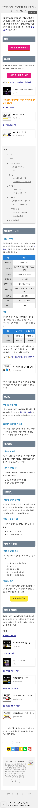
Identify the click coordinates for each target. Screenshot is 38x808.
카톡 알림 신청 (14, 209)
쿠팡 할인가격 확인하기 (19, 48)
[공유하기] (8, 742)
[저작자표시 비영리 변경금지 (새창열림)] (24, 742)
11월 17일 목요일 (18, 190)
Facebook (19, 805)
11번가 (11, 159)
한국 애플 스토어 (25, 412)
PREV (8, 794)
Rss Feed (9, 805)
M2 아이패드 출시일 (9, 636)
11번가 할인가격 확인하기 (19, 75)
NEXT (29, 794)
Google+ (28, 805)
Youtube (24, 805)
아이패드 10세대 (14, 163)
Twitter (15, 805)
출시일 (11, 175)
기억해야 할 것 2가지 (20, 204)
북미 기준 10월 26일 (19, 178)
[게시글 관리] (11, 742)
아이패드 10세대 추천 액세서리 (20, 82)
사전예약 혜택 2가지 (20, 193)
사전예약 (12, 186)
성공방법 (12, 197)
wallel (26, 803)
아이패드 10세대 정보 (20, 212)
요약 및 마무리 (14, 220)
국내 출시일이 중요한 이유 (22, 182)
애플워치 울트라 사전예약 (11, 706)
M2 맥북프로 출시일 (9, 125)
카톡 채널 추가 (18, 216)
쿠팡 (10, 155)
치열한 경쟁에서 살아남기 (22, 201)
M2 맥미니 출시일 (8, 107)
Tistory (17, 803)
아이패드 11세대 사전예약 (15, 761)
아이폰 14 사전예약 (9, 653)
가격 (14, 170)
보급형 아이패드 (18, 167)
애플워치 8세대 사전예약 (11, 671)
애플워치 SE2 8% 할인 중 (10, 688)
